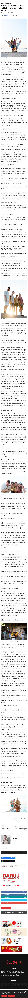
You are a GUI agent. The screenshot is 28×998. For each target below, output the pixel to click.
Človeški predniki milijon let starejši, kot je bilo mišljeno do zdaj (21, 828)
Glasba (6, 3)
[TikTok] (15, 984)
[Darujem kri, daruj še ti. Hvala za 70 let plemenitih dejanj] (11, 887)
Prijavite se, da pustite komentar (14, 852)
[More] (16, 15)
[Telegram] (21, 819)
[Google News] (25, 984)
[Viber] (24, 819)
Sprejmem (4, 995)
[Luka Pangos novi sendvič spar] (11, 927)
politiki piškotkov (4, 993)
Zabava (3, 3)
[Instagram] (6, 984)
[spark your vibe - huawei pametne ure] (11, 944)
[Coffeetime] (14, 937)
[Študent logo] (14, 962)
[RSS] (9, 984)
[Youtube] (22, 984)
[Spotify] (12, 984)
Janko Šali (5, 12)
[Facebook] (6, 819)
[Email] (18, 819)
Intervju (9, 3)
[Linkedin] (15, 819)
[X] (9, 819)
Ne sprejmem (11, 995)
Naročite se (23, 902)
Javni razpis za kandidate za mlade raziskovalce (7, 827)
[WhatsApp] (12, 819)
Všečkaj (24, 891)
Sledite (24, 894)
